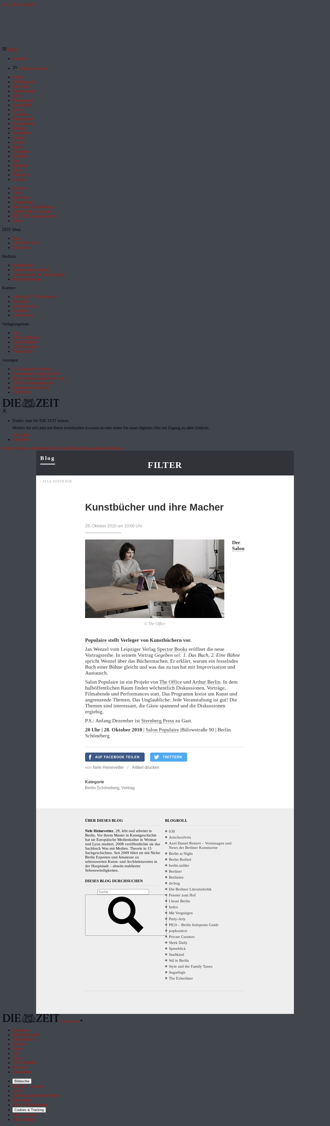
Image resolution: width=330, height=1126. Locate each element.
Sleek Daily (178, 943)
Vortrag (128, 788)
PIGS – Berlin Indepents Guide (194, 925)
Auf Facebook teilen (117, 757)
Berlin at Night (181, 853)
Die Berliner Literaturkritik (190, 889)
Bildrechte (21, 1081)
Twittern (172, 757)
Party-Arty (177, 919)
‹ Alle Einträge (56, 481)
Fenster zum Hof (182, 895)
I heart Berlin (179, 901)
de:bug (174, 883)
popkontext (178, 931)
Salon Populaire (162, 729)
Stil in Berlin (179, 960)
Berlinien (176, 877)
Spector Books (172, 649)
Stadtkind (176, 954)
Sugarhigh (177, 972)
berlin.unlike (179, 865)
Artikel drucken (145, 767)
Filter (165, 465)
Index (173, 907)
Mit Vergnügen (181, 913)
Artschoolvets (180, 837)
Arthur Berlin (206, 682)
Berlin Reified (180, 859)
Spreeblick (177, 949)
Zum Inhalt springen (18, 4)
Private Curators (182, 937)
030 (172, 831)
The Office (170, 682)
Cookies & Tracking (29, 1110)
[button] (9, 50)
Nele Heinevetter (108, 767)
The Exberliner (181, 978)
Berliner (175, 871)
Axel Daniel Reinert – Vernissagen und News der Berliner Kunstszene (200, 845)
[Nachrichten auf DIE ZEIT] (31, 406)
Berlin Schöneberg (102, 788)
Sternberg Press (157, 720)
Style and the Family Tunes (190, 966)
